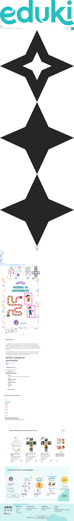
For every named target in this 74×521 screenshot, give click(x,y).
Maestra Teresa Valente (61, 456)
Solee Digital (10, 363)
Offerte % (2, 264)
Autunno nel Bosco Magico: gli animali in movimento (60, 454)
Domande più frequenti (45, 508)
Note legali (56, 508)
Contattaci (43, 509)
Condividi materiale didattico (31, 508)
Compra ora (10, 371)
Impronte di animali (51, 493)
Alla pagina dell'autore (64, 496)
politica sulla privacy (29, 426)
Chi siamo (18, 508)
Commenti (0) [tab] (15, 418)
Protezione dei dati (58, 511)
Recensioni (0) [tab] (8, 418)
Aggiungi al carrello (11, 367)
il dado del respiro (45, 453)
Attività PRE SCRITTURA (24, 494)
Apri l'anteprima (11, 330)
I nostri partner (29, 509)
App (17, 511)
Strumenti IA (18, 512)
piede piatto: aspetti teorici (15, 454)
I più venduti (7, 264)
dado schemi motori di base (31, 454)
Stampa (17, 509)
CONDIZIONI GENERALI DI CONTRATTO (62, 509)
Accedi (8, 428)
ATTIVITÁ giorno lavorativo (38, 494)
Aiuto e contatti (21, 264)
